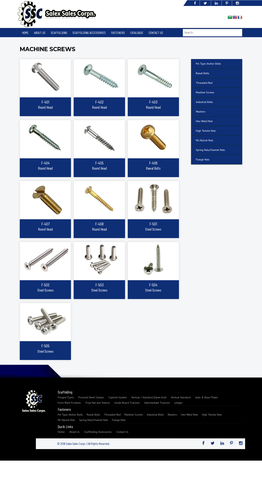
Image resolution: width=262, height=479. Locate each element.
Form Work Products (69, 402)
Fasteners (118, 32)
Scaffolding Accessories (89, 32)
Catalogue (136, 32)
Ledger (178, 402)
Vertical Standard (180, 397)
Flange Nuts (202, 159)
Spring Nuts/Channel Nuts (210, 150)
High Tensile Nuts (206, 130)
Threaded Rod (204, 83)
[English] (235, 17)
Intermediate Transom (157, 402)
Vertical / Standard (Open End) (148, 397)
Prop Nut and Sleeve (98, 402)
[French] (240, 17)
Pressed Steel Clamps (91, 397)
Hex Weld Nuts (204, 121)
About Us (39, 32)
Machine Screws (205, 92)
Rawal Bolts (202, 73)
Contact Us (156, 32)
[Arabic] (230, 17)
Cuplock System (118, 397)
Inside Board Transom (127, 402)
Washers (200, 111)
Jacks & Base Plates (206, 397)
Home (25, 32)
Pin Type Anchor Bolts (208, 63)
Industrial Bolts (204, 102)
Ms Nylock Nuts (204, 140)
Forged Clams (66, 397)
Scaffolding (59, 32)
